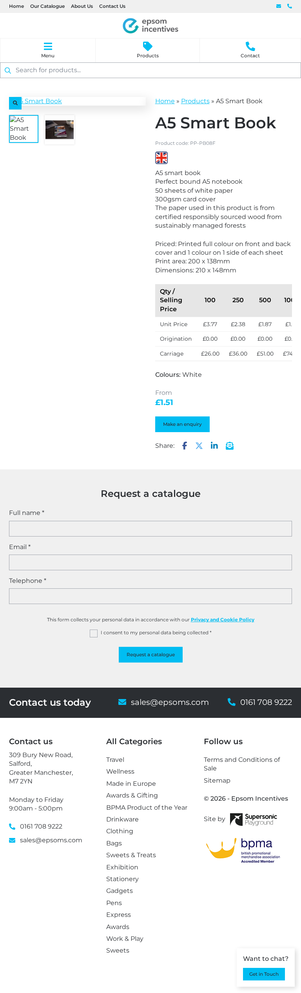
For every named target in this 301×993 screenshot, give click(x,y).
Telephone (27, 580)
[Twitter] (199, 446)
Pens (114, 903)
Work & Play (124, 938)
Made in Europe (131, 783)
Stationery (122, 879)
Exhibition (122, 867)
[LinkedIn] (214, 446)
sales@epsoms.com (278, 6)
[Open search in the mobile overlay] (150, 70)
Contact (250, 55)
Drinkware (122, 819)
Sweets (117, 950)
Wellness (120, 771)
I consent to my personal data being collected (156, 632)
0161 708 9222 (289, 6)
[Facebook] (184, 446)
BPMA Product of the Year (146, 807)
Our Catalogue (47, 6)
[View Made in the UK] (161, 158)
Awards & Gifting (132, 795)
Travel (115, 759)
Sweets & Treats (131, 855)
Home (16, 6)
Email (20, 547)
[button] (15, 103)
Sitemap (217, 780)
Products (148, 55)
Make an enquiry (182, 424)
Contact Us (112, 6)
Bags (114, 843)
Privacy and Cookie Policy (222, 619)
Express (118, 914)
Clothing (119, 831)
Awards (117, 927)
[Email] (230, 446)
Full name (26, 513)
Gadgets (119, 890)
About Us (82, 6)
